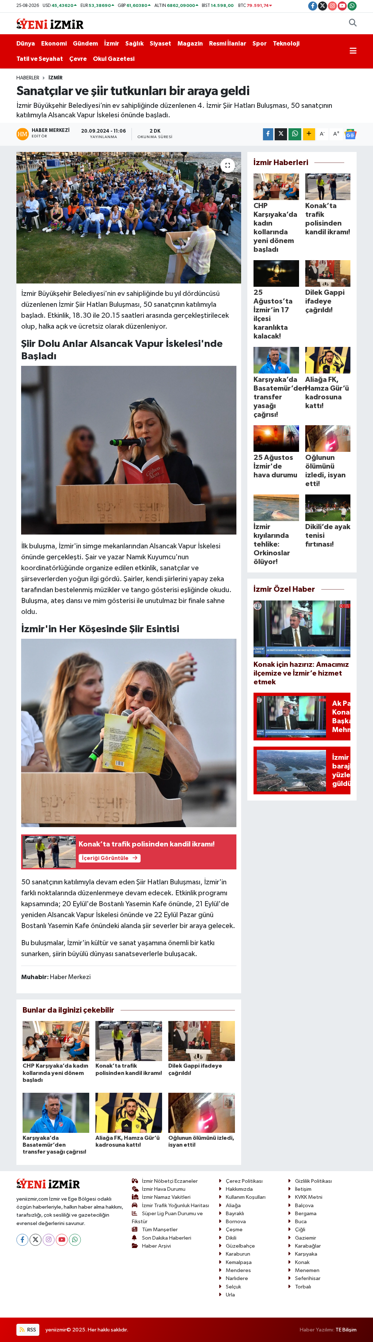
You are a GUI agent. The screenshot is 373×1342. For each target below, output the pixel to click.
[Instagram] (49, 1240)
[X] (36, 1240)
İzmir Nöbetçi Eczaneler (170, 1181)
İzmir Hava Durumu (163, 1189)
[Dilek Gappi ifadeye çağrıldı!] (201, 1041)
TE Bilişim (346, 1330)
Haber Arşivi (156, 1246)
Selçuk (233, 1287)
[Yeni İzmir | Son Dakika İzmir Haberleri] (49, 23)
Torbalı (303, 1287)
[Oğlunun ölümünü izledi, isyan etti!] (201, 1113)
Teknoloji (286, 43)
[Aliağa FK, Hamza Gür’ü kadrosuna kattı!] (128, 1113)
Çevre (78, 59)
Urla (230, 1295)
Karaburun (238, 1254)
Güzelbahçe (240, 1246)
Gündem (85, 43)
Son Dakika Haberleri (166, 1238)
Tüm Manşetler (160, 1229)
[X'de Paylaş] (281, 134)
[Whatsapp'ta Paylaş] (294, 134)
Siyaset (160, 43)
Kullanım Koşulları (246, 1197)
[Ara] (353, 23)
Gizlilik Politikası (313, 1181)
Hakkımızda (239, 1189)
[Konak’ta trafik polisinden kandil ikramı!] (128, 1041)
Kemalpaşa (239, 1262)
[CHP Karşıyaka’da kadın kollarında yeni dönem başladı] (56, 1041)
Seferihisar (308, 1278)
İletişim (303, 1189)
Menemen (307, 1270)
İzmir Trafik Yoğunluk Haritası (175, 1205)
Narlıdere (237, 1278)
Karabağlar (308, 1246)
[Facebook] (22, 1240)
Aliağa (233, 1205)
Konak (302, 1262)
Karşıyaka (306, 1254)
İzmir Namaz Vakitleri (166, 1197)
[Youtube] (62, 1240)
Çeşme (234, 1229)
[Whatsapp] (75, 1240)
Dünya (25, 43)
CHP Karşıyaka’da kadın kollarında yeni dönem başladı (55, 1073)
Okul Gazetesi (113, 59)
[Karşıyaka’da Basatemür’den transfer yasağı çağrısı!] (56, 1113)
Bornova (236, 1221)
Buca (301, 1221)
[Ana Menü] (353, 51)
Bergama (306, 1213)
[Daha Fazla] (309, 134)
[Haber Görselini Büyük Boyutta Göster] (129, 449)
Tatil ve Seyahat (39, 59)
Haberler (27, 78)
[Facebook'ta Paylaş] (268, 134)
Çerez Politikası (244, 1181)
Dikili (231, 1238)
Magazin (190, 43)
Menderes (238, 1270)
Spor (259, 43)
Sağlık (134, 43)
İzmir (111, 43)
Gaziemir (305, 1238)
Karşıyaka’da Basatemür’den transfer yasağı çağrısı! (54, 1145)
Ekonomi (54, 43)
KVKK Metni (308, 1197)
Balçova (304, 1205)
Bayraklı (235, 1213)
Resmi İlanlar (227, 43)
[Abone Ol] (350, 134)
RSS (31, 1330)
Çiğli (300, 1229)
